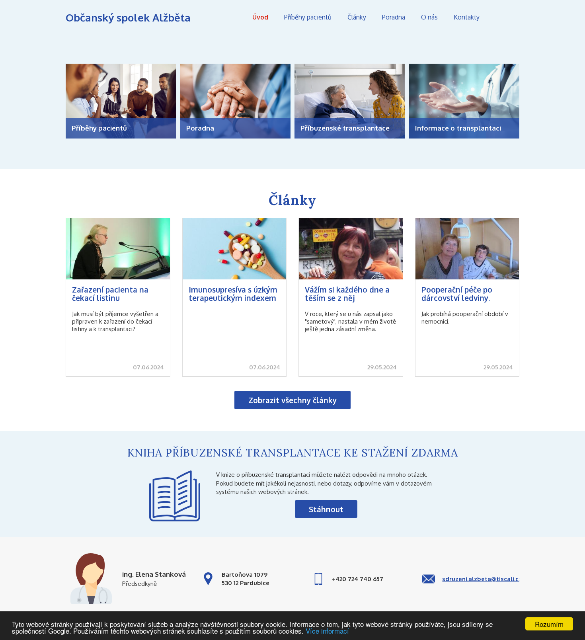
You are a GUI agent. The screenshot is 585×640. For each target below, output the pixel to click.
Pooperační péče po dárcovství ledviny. (456, 293)
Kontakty (467, 17)
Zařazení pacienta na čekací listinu (110, 293)
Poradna (393, 17)
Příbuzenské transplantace (345, 128)
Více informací (327, 631)
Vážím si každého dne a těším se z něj (347, 293)
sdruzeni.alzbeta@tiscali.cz (482, 579)
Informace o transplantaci (458, 128)
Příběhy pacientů (308, 17)
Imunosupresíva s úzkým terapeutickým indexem (233, 293)
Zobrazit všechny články (292, 400)
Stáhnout (326, 509)
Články (356, 17)
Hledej (507, 17)
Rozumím (549, 624)
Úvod (260, 17)
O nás (429, 17)
